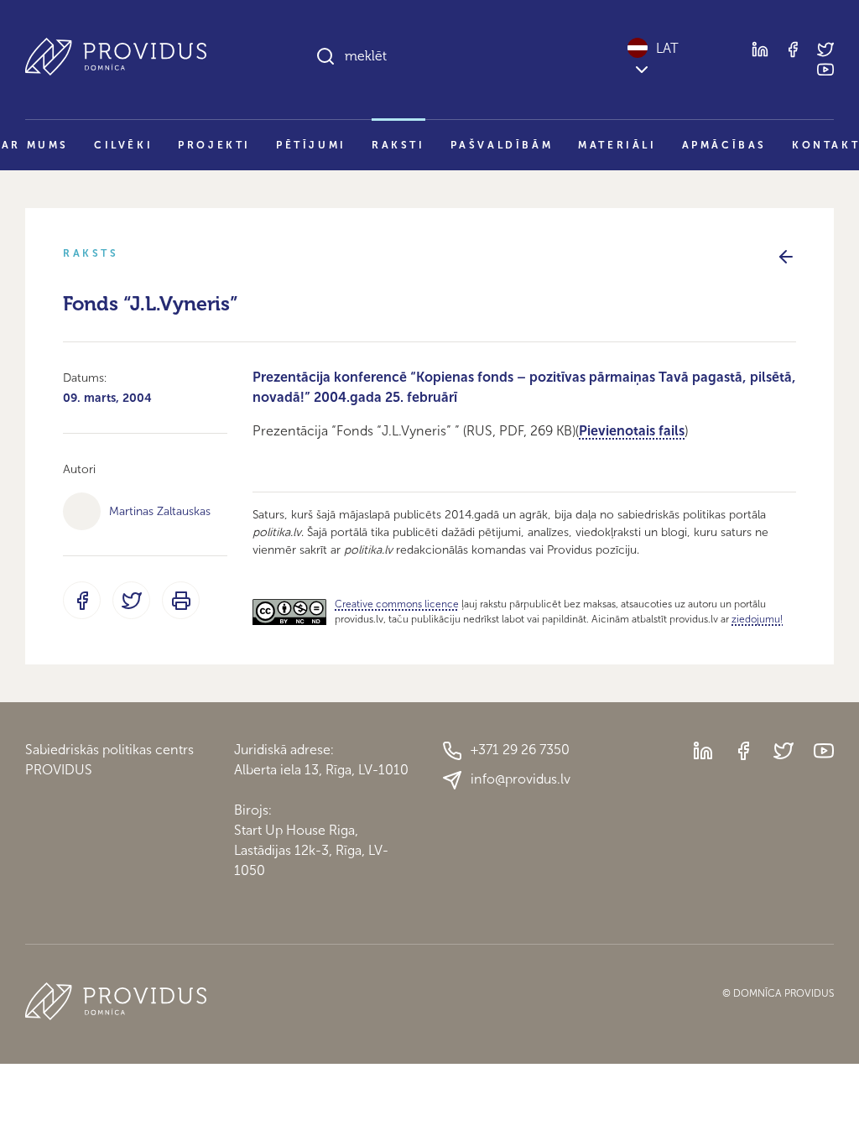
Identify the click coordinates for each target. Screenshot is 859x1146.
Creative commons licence (397, 604)
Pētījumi (311, 145)
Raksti (398, 145)
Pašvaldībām (502, 145)
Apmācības (724, 145)
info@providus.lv (520, 779)
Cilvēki (123, 145)
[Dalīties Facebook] (82, 600)
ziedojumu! (757, 619)
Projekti (214, 145)
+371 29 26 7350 (520, 750)
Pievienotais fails (632, 431)
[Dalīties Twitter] (131, 600)
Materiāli (617, 145)
